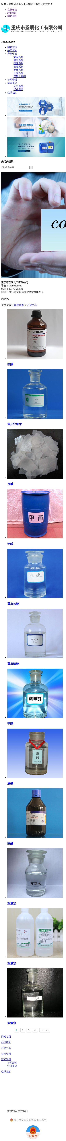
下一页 (45, 1030)
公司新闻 (18, 86)
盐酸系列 (18, 66)
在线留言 (12, 9)
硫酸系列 (18, 63)
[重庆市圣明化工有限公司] (31, 35)
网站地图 (12, 16)
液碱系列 (18, 57)
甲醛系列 (18, 70)
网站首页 (12, 47)
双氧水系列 (20, 76)
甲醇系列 (18, 60)
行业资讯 (18, 89)
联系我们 (12, 13)
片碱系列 (18, 73)
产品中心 (12, 53)
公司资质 (12, 79)
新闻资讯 (12, 83)
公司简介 (12, 50)
